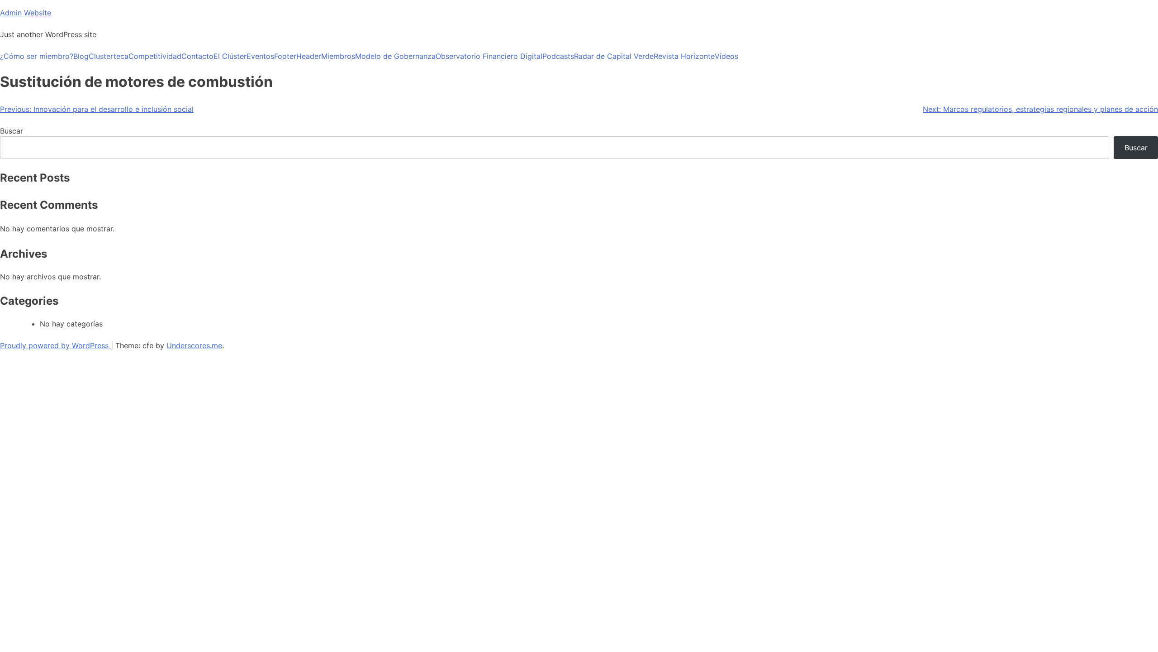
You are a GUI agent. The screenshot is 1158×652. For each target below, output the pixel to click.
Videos (726, 56)
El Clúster (230, 56)
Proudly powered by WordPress (55, 345)
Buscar (11, 130)
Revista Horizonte (684, 56)
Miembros (338, 56)
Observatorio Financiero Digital (489, 56)
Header (308, 56)
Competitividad (154, 56)
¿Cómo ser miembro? (36, 56)
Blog (81, 56)
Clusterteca (108, 56)
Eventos (260, 56)
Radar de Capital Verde (614, 56)
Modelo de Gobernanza (395, 56)
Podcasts (558, 56)
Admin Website (25, 12)
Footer (285, 56)
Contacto (197, 56)
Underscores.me (194, 345)
